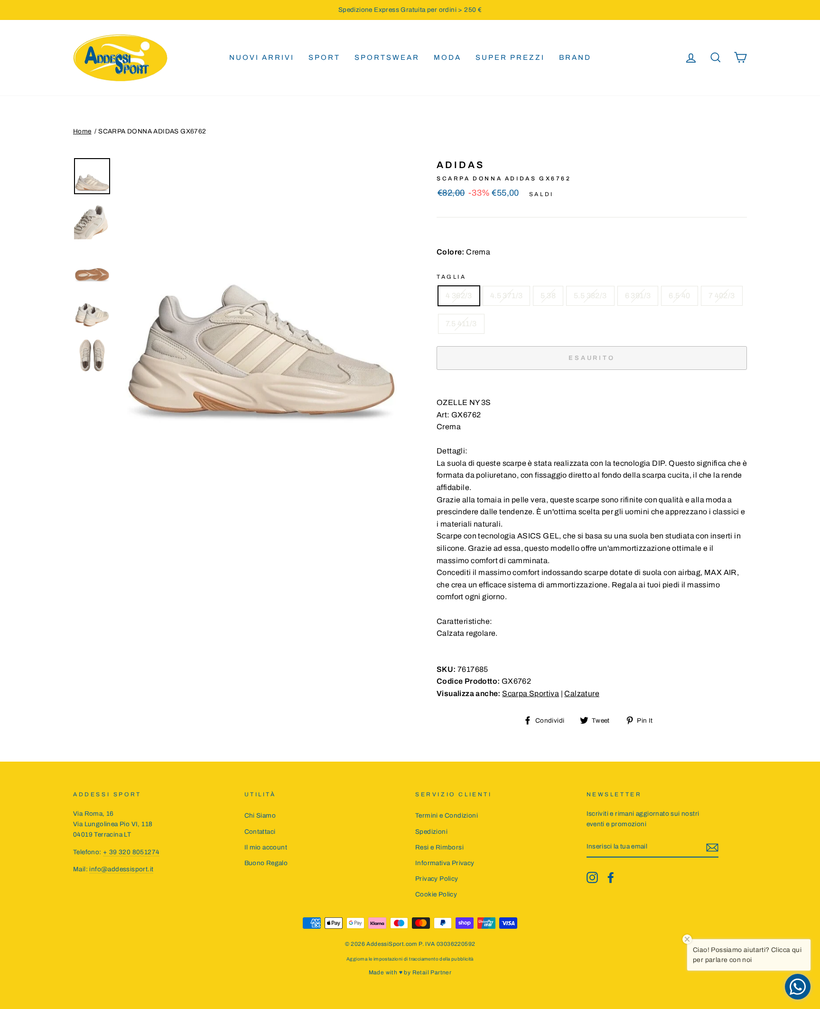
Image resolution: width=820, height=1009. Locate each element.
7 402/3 (721, 296)
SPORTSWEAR (386, 57)
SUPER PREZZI (510, 57)
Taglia (451, 276)
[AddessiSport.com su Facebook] (610, 877)
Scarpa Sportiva (530, 693)
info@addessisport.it (121, 869)
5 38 (548, 296)
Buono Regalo (266, 863)
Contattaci (260, 831)
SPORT (324, 57)
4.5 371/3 (506, 296)
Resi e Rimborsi (439, 847)
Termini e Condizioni (446, 815)
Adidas (461, 165)
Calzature (581, 693)
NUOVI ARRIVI (261, 57)
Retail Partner (432, 972)
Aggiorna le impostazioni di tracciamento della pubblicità (410, 959)
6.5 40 (679, 296)
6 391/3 (638, 296)
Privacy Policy (436, 878)
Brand (575, 57)
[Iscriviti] (712, 847)
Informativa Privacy (445, 863)
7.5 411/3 (461, 324)
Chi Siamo (260, 815)
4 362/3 (459, 296)
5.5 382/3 (590, 296)
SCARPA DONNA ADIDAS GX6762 (152, 131)
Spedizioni (431, 831)
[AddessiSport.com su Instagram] (592, 877)
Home (82, 131)
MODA (447, 57)
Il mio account (266, 847)
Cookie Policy (436, 894)
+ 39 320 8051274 (131, 852)
